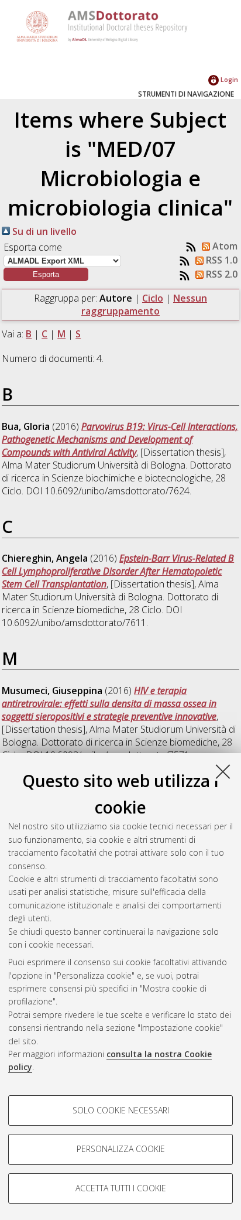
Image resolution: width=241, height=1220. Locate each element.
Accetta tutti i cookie (120, 1188)
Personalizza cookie (121, 1148)
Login (228, 79)
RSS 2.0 (220, 274)
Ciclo (152, 298)
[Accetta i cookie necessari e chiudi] (223, 771)
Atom (223, 246)
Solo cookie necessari (121, 1110)
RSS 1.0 (220, 260)
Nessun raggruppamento (144, 304)
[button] (46, 274)
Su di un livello (43, 231)
